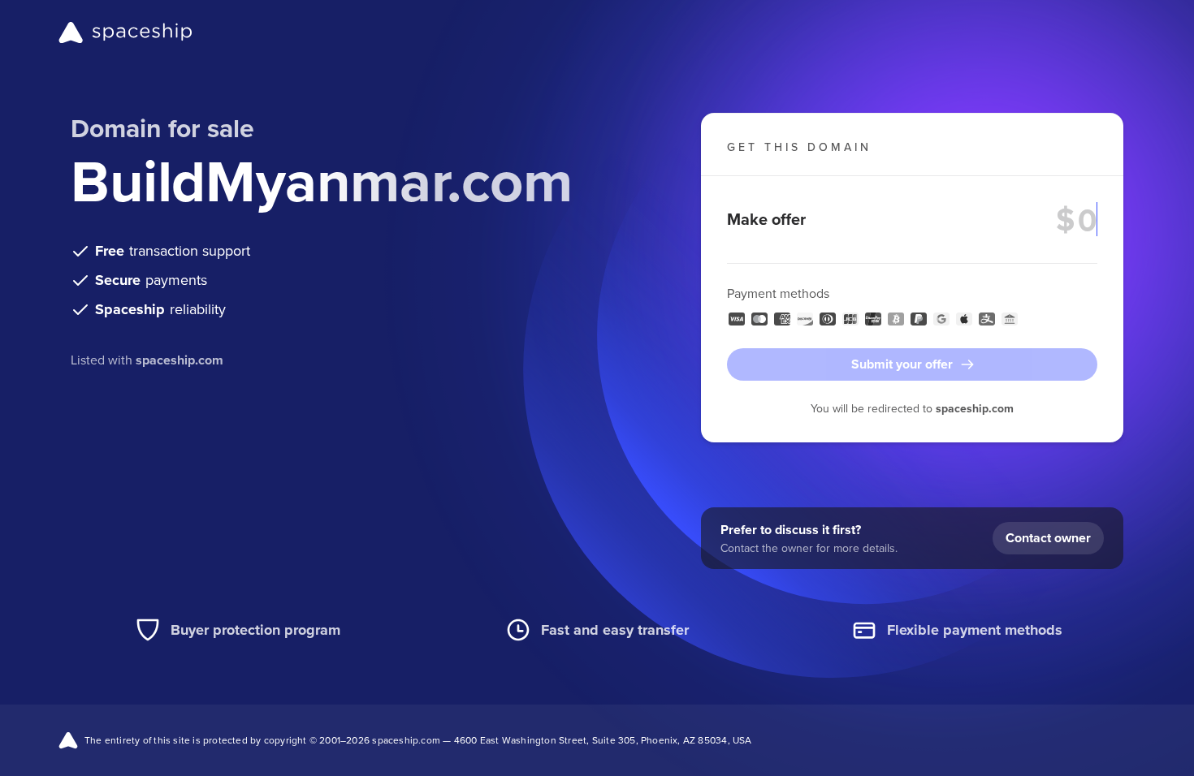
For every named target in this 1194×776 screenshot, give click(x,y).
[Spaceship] (125, 32)
